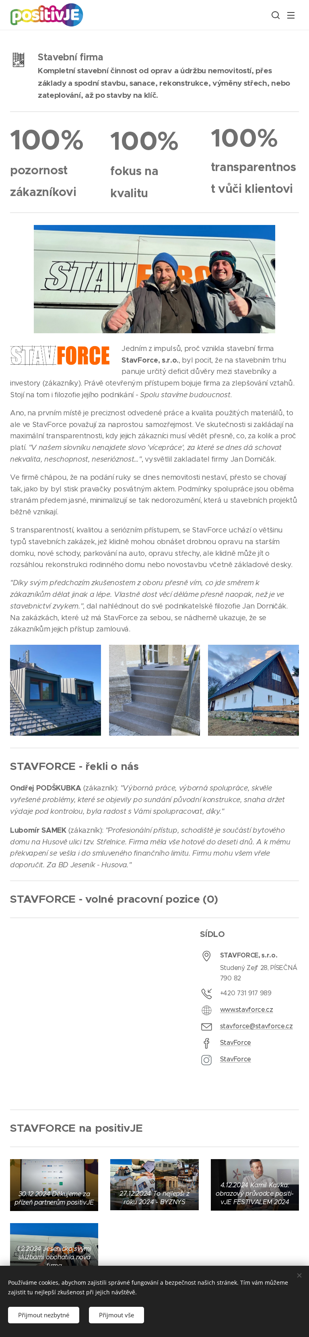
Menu (291, 15)
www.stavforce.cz (246, 1009)
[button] (275, 15)
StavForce (235, 1042)
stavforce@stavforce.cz (256, 1026)
